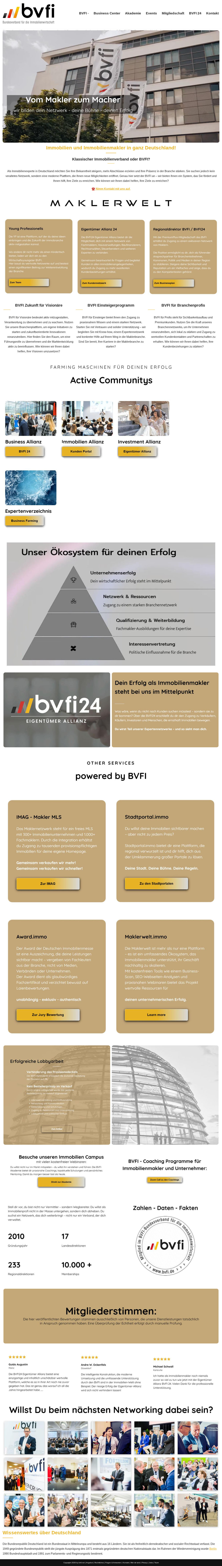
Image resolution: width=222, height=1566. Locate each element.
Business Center (107, 13)
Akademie (133, 13)
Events (151, 13)
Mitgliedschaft (173, 13)
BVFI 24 (195, 13)
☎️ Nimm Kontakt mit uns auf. (111, 188)
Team (156, 1563)
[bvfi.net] (29, 13)
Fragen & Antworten (113, 1563)
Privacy (144, 1563)
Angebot (89, 1563)
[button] (88, 13)
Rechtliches (99, 1563)
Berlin (213, 1548)
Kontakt (212, 13)
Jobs (151, 1563)
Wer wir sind (135, 1563)
